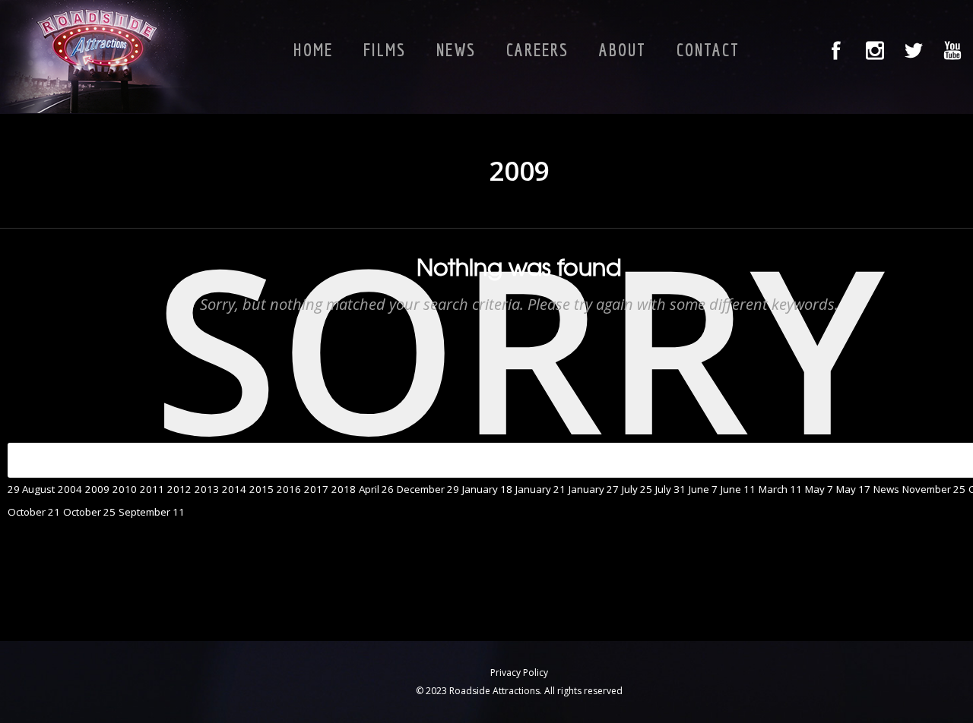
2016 (289, 489)
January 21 (540, 489)
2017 (316, 489)
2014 (234, 489)
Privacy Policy (519, 672)
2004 (70, 489)
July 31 (670, 489)
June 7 (703, 489)
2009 (97, 489)
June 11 (738, 489)
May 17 (853, 489)
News (456, 49)
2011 (152, 489)
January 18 (487, 489)
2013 (207, 489)
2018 (343, 489)
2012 (179, 489)
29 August (31, 489)
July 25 (637, 489)
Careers (537, 49)
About (622, 49)
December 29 (428, 489)
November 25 (933, 489)
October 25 (89, 512)
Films (384, 49)
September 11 (152, 512)
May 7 (819, 489)
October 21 (34, 512)
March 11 (780, 489)
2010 (125, 489)
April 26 (376, 489)
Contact (708, 49)
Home (313, 49)
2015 (261, 489)
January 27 (594, 489)
